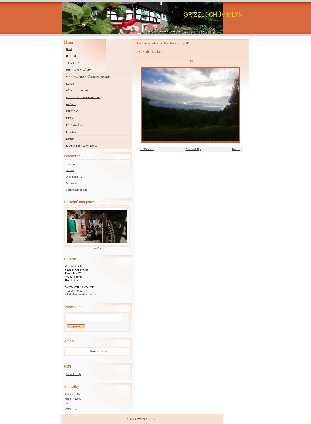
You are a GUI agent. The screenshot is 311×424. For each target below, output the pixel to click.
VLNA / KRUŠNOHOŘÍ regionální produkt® (88, 77)
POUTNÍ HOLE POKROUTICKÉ (83, 97)
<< (87, 351)
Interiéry (70, 170)
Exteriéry (70, 164)
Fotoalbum (153, 43)
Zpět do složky (193, 149)
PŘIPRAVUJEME (75, 125)
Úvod (140, 43)
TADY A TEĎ (72, 63)
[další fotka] (234, 105)
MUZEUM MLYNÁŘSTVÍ (78, 70)
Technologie (72, 183)
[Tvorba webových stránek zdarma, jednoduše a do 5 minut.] (148, 419)
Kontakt (70, 138)
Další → (236, 149)
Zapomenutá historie (76, 189)
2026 (101, 351)
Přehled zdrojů (73, 374)
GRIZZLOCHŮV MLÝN (213, 14)
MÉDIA (69, 118)
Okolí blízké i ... (172, 43)
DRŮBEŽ (71, 104)
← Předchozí (147, 149)
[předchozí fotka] (146, 105)
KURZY (70, 83)
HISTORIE (71, 56)
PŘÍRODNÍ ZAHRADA (77, 90)
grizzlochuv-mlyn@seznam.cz (80, 294)
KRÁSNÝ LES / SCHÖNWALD (81, 145)
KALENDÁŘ (72, 111)
